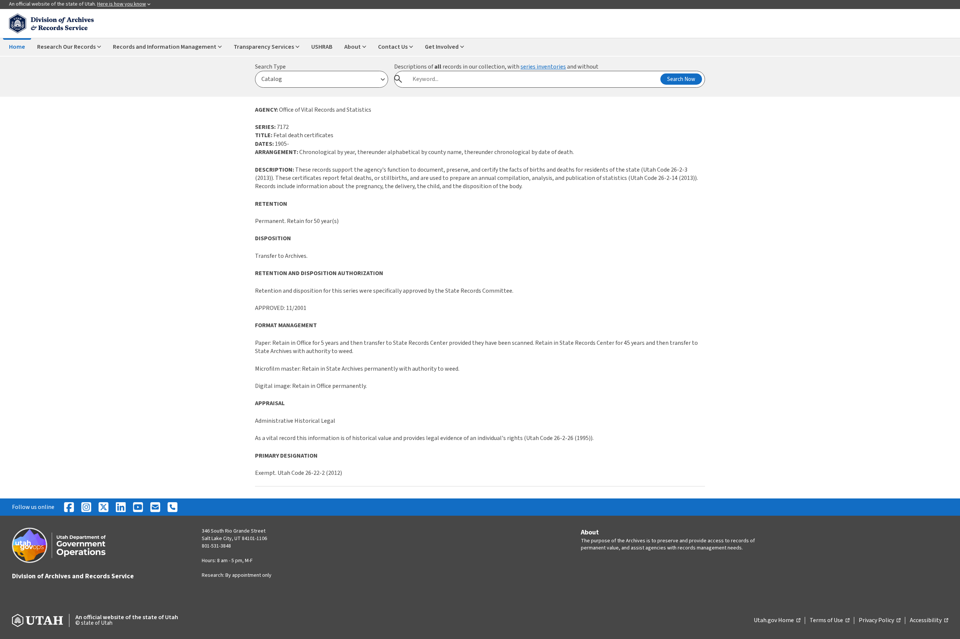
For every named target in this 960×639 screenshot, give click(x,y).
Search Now (681, 79)
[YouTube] (138, 507)
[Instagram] (86, 507)
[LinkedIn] (120, 507)
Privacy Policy (879, 621)
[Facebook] (69, 507)
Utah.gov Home (777, 621)
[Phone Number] (172, 507)
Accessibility (929, 621)
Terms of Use (829, 621)
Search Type (270, 67)
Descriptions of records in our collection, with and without (496, 67)
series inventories (543, 67)
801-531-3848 (216, 546)
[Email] (155, 507)
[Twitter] (103, 507)
